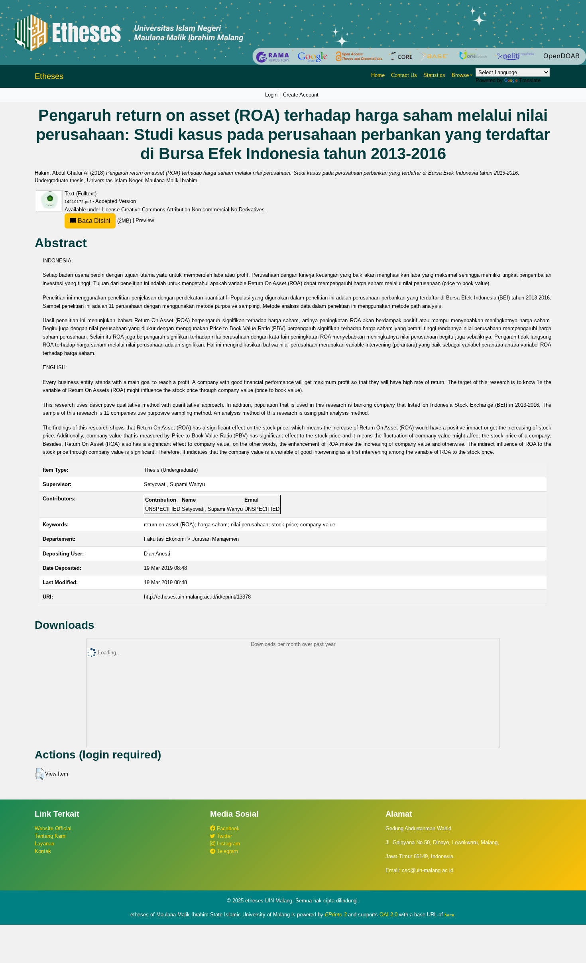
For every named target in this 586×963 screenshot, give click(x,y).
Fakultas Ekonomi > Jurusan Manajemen (191, 539)
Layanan (44, 844)
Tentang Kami (51, 836)
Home (378, 75)
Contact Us (404, 75)
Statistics (434, 75)
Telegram (226, 851)
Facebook (227, 828)
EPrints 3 (335, 915)
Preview (145, 221)
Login (271, 95)
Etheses (49, 76)
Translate (530, 80)
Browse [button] (460, 75)
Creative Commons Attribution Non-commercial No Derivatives (193, 210)
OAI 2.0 (388, 915)
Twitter (223, 836)
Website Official (53, 828)
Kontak (43, 851)
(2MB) (104, 221)
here (449, 914)
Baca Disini (93, 220)
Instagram (227, 844)
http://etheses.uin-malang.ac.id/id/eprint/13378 (197, 597)
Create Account (301, 95)
